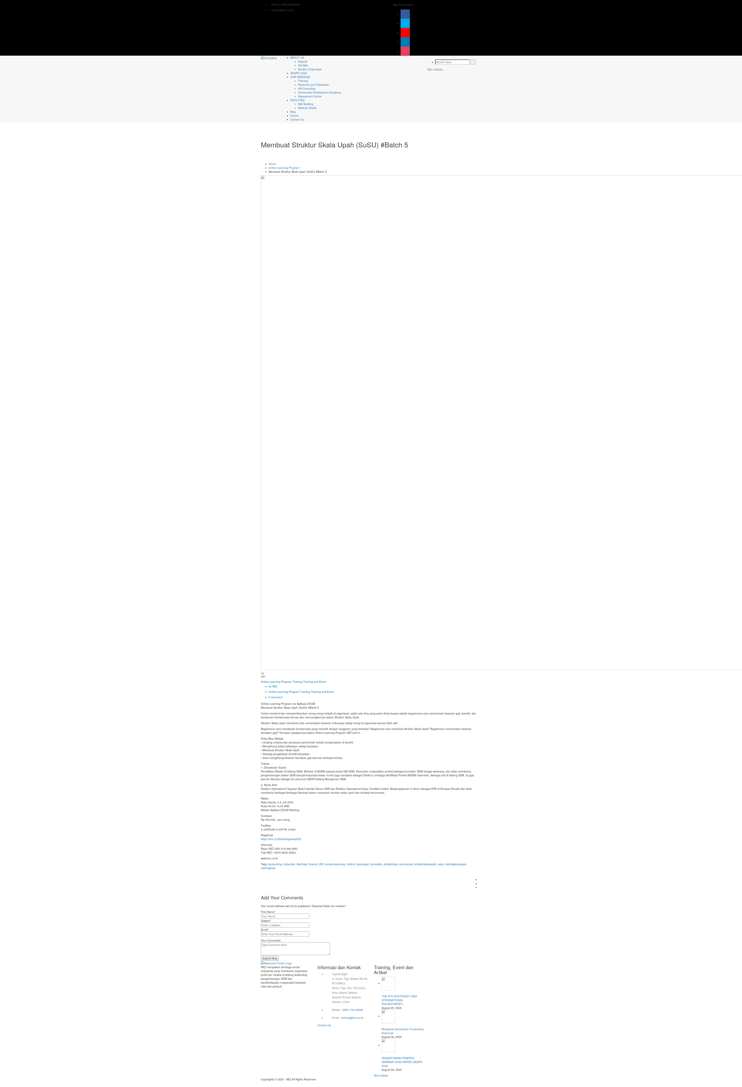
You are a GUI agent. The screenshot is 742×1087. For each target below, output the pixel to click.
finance (313, 864)
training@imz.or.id (352, 1018)
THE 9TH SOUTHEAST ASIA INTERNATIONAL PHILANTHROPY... (399, 1000)
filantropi (302, 864)
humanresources (334, 864)
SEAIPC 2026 (298, 73)
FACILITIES (297, 100)
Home (272, 164)
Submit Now (269, 958)
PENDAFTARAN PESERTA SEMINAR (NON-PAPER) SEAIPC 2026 (402, 1062)
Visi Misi (303, 65)
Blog (293, 112)
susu (440, 864)
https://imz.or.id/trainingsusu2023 (281, 839)
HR (321, 864)
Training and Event (314, 682)
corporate (289, 864)
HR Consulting (307, 88)
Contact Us (297, 119)
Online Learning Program (284, 168)
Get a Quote (434, 69)
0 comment (275, 697)
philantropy (390, 864)
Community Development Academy (319, 92)
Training (303, 81)
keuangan (363, 864)
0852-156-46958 (352, 1010)
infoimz (351, 864)
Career (294, 115)
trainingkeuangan (455, 864)
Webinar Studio (307, 108)
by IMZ (273, 686)
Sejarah (302, 61)
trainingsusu (268, 868)
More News (381, 1075)
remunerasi (406, 864)
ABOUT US (297, 58)
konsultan (376, 864)
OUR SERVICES (300, 77)
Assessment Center (310, 96)
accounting (275, 864)
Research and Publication (313, 85)
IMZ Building (305, 104)
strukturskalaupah (425, 864)
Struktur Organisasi (310, 69)
